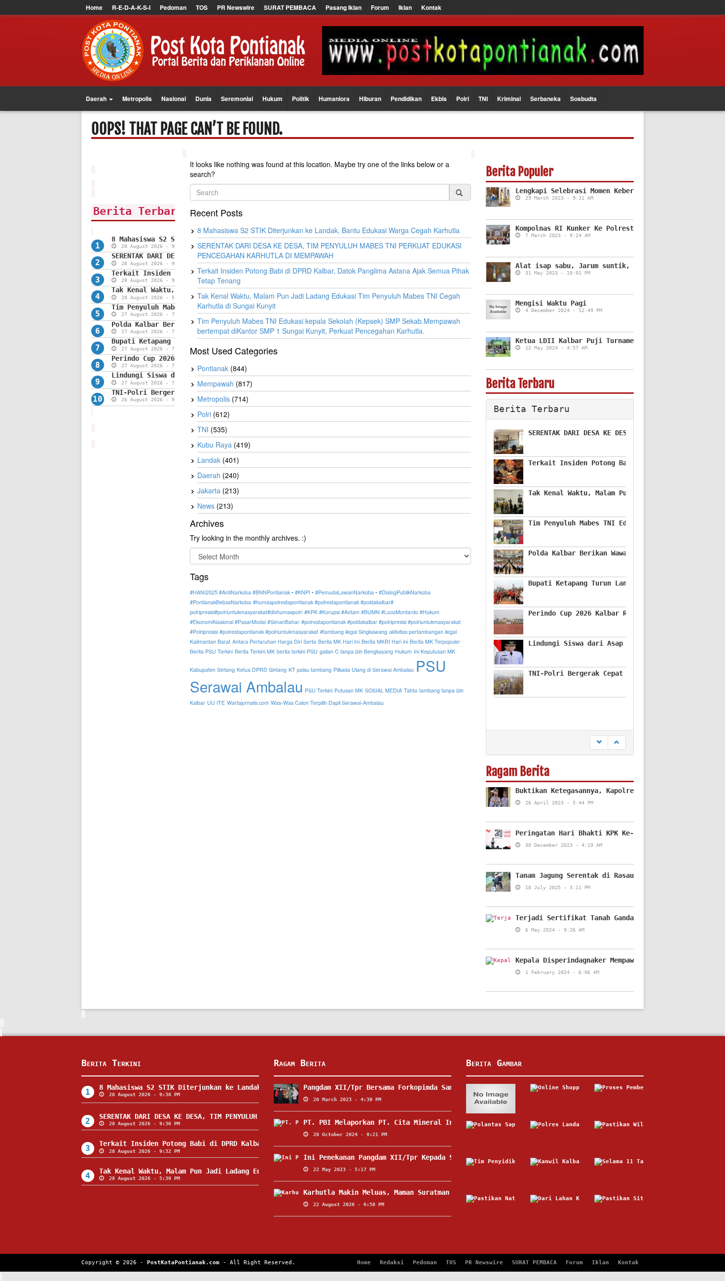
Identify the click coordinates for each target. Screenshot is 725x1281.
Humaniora (334, 98)
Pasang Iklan (344, 7)
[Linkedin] (634, 7)
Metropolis (137, 98)
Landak (208, 460)
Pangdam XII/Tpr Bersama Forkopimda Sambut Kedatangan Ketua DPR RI (431, 1087)
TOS (202, 7)
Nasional (173, 98)
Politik (300, 98)
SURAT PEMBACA (290, 7)
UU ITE (216, 702)
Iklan (405, 7)
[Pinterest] (621, 7)
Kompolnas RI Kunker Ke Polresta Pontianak (596, 228)
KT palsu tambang (310, 669)
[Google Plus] (609, 7)
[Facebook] (584, 7)
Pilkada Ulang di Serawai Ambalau (373, 669)
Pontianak (212, 368)
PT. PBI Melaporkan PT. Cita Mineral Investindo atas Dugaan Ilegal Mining (445, 1122)
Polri (462, 98)
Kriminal (509, 98)
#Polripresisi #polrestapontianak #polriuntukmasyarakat (254, 631)
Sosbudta (583, 98)
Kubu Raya (214, 445)
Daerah (97, 98)
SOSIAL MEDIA (383, 690)
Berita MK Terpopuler (435, 641)
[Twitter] (597, 7)
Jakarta (208, 490)
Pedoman (173, 7)
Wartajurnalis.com (248, 702)
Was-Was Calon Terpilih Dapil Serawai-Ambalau (327, 702)
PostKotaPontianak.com (183, 1262)
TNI (483, 98)
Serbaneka (545, 98)
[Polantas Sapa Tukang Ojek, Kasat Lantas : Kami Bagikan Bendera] (490, 1135)
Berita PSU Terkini (211, 651)
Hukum (272, 98)
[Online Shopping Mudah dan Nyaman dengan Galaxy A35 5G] (555, 1098)
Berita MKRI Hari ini (385, 641)
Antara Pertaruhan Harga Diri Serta (274, 641)
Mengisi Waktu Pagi (550, 303)
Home (94, 7)
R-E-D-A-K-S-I (131, 7)
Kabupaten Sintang (212, 669)
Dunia (203, 98)
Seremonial (237, 98)
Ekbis (439, 98)
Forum (380, 7)
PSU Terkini (318, 690)
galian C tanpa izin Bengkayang (356, 651)
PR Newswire (235, 7)
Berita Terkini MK (255, 651)
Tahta (410, 690)
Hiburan (370, 98)
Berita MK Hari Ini (339, 641)
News (206, 506)
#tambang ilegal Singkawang (353, 631)
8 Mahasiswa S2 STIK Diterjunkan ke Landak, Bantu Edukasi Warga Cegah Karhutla (328, 230)
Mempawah (215, 383)
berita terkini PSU (297, 651)
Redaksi (392, 1262)
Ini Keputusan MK (434, 651)
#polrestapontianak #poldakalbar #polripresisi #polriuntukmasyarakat (381, 621)
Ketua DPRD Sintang (262, 669)
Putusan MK (348, 690)
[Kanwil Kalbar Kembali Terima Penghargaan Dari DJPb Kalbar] (555, 1172)
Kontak (431, 7)
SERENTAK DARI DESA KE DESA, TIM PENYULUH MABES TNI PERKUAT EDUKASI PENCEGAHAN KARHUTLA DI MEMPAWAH (329, 250)
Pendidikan (406, 98)
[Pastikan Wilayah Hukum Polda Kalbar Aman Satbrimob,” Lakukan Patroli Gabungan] (619, 1135)
